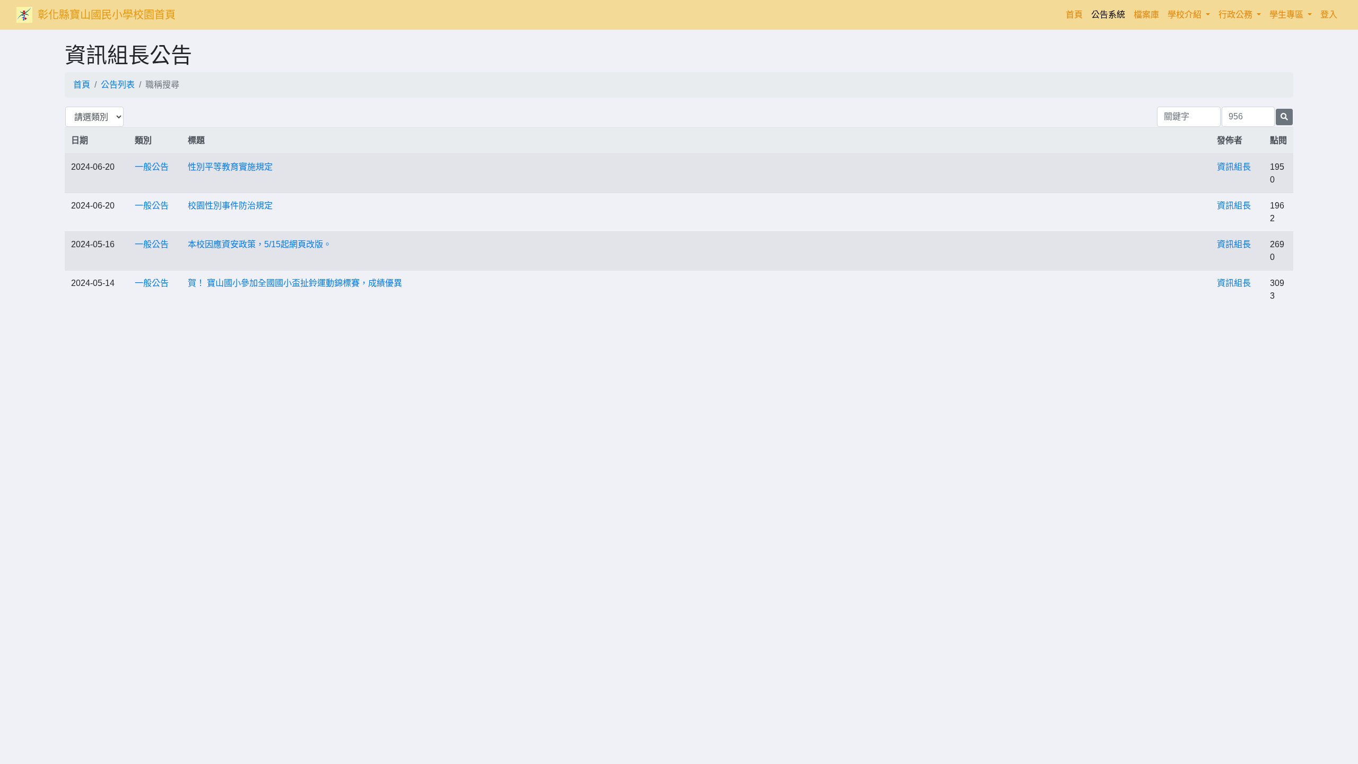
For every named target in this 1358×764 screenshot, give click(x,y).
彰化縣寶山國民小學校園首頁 (107, 15)
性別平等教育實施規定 (230, 166)
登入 (1328, 14)
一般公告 (152, 166)
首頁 (1076, 14)
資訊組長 (1234, 166)
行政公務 (1236, 14)
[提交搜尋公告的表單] (1284, 117)
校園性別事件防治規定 (230, 205)
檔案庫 (1146, 14)
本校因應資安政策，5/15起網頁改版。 (260, 244)
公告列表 (118, 84)
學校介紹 (1186, 14)
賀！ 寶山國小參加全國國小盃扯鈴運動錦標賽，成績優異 (295, 283)
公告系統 (1108, 14)
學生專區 (1287, 14)
